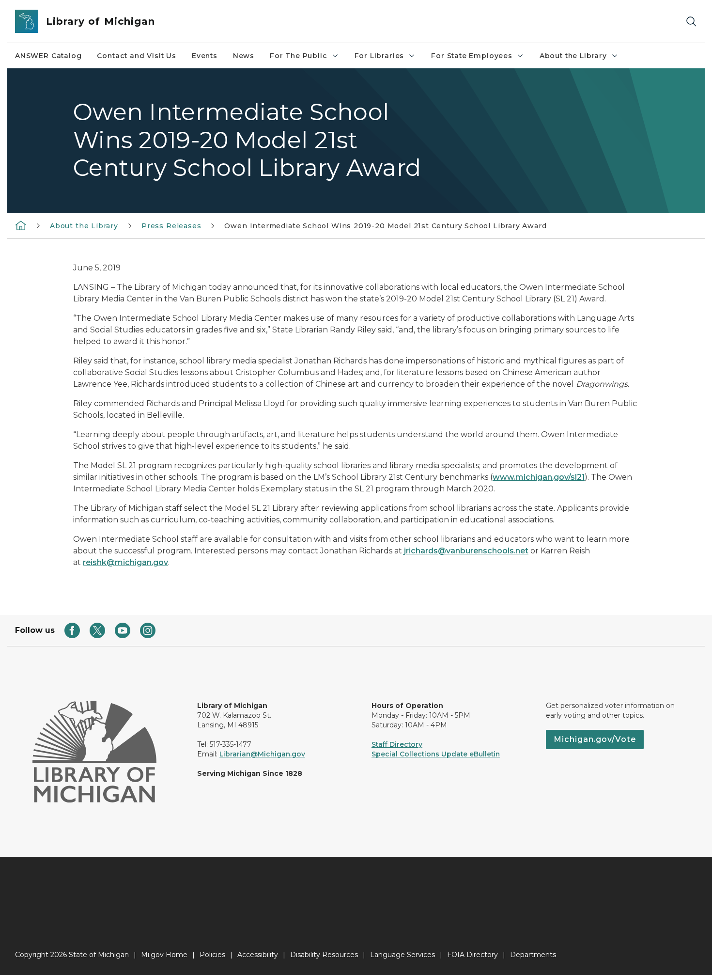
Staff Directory (396, 744)
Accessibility (257, 954)
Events (204, 55)
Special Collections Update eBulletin (435, 754)
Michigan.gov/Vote (595, 739)
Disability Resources (324, 954)
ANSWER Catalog (48, 55)
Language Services (402, 954)
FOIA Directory (472, 954)
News (243, 55)
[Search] (691, 22)
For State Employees (471, 55)
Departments (533, 954)
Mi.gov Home (164, 954)
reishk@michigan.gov (125, 562)
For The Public (298, 55)
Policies (212, 954)
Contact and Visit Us (136, 55)
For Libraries (379, 55)
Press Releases (171, 225)
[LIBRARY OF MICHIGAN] (21, 224)
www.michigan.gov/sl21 (539, 477)
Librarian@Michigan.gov (262, 754)
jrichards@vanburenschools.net (466, 550)
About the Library (573, 55)
